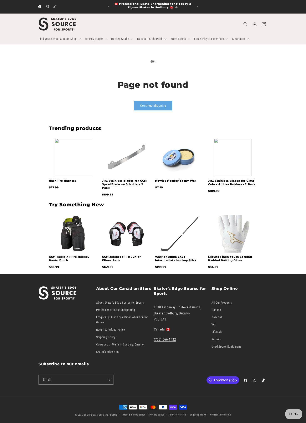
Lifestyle (216, 331)
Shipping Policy (106, 337)
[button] (59, 38)
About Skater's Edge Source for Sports (120, 302)
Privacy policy (156, 414)
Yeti (213, 324)
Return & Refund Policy (110, 329)
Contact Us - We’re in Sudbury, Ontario (120, 344)
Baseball (217, 317)
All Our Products (221, 302)
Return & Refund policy (133, 414)
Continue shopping (153, 106)
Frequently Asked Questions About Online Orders (122, 319)
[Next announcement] (197, 7)
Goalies (216, 310)
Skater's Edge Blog (107, 351)
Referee (216, 339)
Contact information (220, 414)
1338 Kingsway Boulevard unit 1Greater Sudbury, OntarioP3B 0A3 (177, 313)
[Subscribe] (108, 380)
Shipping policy (198, 414)
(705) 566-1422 (165, 340)
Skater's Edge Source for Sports (100, 415)
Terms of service (177, 414)
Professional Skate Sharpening (115, 310)
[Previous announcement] (108, 7)
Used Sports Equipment (226, 346)
